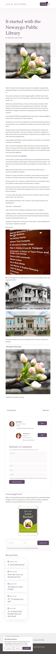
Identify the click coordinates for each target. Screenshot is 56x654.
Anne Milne (19, 421)
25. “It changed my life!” (16, 600)
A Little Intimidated (16, 565)
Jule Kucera (10, 38)
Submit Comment (17, 482)
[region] (18, 644)
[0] (45, 4)
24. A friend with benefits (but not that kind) (15, 613)
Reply (42, 423)
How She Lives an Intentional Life (15, 575)
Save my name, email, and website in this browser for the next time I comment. (29, 478)
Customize (9, 648)
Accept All (26, 648)
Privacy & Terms (40, 647)
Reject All (18, 648)
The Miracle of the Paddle (15, 588)
